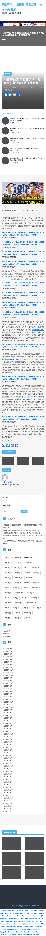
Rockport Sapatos (6, 924)
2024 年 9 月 (8, 710)
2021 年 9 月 (8, 806)
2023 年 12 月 (8, 734)
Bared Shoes (16, 934)
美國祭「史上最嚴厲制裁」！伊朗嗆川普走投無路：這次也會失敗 (27, 119)
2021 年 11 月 (8, 801)
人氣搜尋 (7, 631)
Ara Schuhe (38, 926)
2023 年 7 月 (8, 747)
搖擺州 (8, 578)
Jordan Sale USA (15, 359)
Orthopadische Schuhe (30, 934)
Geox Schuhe (35, 932)
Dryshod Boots (5, 910)
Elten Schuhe (25, 921)
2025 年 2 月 (8, 697)
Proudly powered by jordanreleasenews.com (24, 906)
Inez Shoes (37, 916)
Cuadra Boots (37, 929)
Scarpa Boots (5, 932)
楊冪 (18, 583)
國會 (17, 573)
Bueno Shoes (18, 924)
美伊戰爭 (35, 598)
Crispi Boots (28, 913)
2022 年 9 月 (8, 774)
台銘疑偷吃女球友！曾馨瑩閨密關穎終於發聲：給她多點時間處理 (27, 159)
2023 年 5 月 (8, 753)
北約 (17, 568)
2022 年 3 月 (8, 790)
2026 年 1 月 (8, 667)
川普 (27, 573)
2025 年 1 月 (8, 699)
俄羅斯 (8, 563)
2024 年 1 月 (8, 731)
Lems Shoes (17, 916)
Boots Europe (29, 924)
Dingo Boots (38, 913)
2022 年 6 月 (8, 782)
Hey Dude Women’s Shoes (32, 399)
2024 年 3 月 (8, 726)
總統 (24, 598)
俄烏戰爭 (28, 557)
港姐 (26, 588)
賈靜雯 (8, 618)
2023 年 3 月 (8, 758)
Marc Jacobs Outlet (7, 913)
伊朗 (18, 557)
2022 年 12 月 (8, 766)
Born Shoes (38, 910)
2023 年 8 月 (8, 745)
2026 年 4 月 (8, 659)
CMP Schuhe (4, 929)
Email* (5, 497)
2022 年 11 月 (8, 769)
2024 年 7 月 (8, 715)
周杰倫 (8, 573)
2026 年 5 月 (8, 657)
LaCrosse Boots (6, 916)
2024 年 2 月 (8, 729)
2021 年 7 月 (8, 811)
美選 (16, 608)
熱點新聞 (7, 636)
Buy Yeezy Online (38, 330)
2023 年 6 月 (8, 750)
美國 (8, 603)
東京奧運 (18, 578)
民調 (7, 588)
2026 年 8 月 (8, 649)
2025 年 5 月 (8, 689)
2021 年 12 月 (8, 798)
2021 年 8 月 (8, 809)
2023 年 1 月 (8, 763)
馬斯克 (27, 618)
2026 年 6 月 (8, 654)
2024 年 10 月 (8, 707)
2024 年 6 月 (8, 718)
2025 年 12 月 (8, 670)
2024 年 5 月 (8, 721)
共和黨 (18, 563)
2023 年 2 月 (8, 761)
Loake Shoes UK (12, 926)
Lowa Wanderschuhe (12, 921)
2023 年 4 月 (8, 755)
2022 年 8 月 (8, 777)
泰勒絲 (16, 588)
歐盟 (26, 583)
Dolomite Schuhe (37, 921)
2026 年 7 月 (8, 651)
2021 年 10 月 (8, 803)
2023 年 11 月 (8, 737)
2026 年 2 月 (8, 665)
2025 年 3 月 (8, 694)
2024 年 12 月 (8, 702)
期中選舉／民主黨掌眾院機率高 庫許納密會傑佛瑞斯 (27, 129)
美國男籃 (18, 603)
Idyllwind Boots (5, 934)
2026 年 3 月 (8, 662)
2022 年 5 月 (8, 785)
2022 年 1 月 (8, 795)
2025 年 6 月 (8, 686)
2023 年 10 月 (8, 739)
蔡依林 (8, 613)
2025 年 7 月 (8, 683)
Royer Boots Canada (26, 926)
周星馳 (35, 568)
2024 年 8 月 (8, 713)
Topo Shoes (19, 913)
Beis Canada (25, 932)
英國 (25, 608)
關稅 (18, 618)
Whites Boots (14, 929)
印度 (26, 568)
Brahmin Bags (27, 916)
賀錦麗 (27, 613)
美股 (7, 608)
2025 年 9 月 (8, 678)
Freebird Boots (27, 910)
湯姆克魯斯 (36, 588)
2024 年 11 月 (8, 705)
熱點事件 (7, 74)
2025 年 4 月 (8, 691)
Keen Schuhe (15, 932)
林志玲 (8, 583)
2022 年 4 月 (8, 787)
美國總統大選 (31, 603)
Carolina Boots (25, 929)
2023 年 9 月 (8, 742)
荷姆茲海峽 (36, 608)
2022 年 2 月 (8, 793)
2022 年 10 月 (8, 771)
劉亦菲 (29, 563)
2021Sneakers (10, 276)
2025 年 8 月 (8, 681)
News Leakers (9, 482)
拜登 (36, 573)
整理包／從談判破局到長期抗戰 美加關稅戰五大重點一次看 (27, 149)
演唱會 (8, 593)
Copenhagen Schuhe (16, 918)
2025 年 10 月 (8, 675)
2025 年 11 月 (8, 673)
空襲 (15, 598)
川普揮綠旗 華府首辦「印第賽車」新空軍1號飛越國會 (22, 81)
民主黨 (36, 583)
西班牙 (17, 613)
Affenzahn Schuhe (31, 918)
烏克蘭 (30, 593)
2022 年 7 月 (8, 779)
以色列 (8, 557)
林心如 (29, 578)
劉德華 (8, 568)
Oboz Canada (16, 910)
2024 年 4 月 (8, 723)
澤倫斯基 (19, 593)
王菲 (7, 598)
